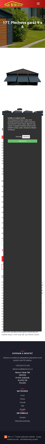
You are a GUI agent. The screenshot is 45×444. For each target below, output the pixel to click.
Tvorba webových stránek (25, 437)
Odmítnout (26, 136)
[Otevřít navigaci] (38, 4)
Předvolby (19, 136)
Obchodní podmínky (22, 421)
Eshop (22, 399)
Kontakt (22, 409)
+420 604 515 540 (23, 366)
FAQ (22, 406)
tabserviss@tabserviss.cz (23, 369)
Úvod (22, 395)
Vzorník (22, 402)
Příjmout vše (22, 141)
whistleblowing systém (29, 439)
